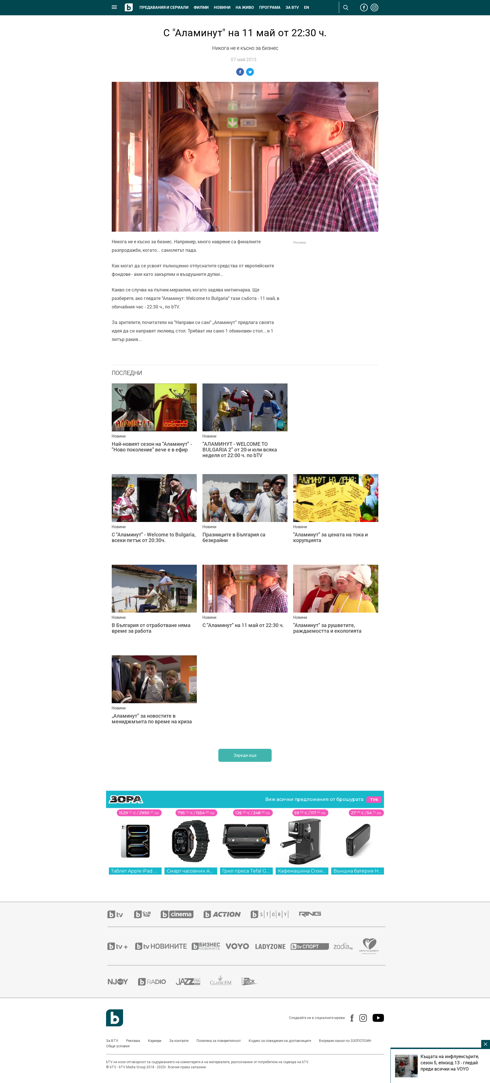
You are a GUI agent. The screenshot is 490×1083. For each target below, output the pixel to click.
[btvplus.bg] (120, 946)
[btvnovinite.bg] (162, 946)
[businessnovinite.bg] (209, 946)
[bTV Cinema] (182, 914)
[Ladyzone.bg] (273, 946)
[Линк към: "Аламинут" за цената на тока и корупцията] (335, 516)
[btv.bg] (120, 914)
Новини (222, 7)
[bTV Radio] (157, 982)
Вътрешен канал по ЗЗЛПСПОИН (345, 1041)
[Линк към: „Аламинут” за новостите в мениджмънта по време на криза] (154, 697)
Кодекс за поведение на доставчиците (280, 1041)
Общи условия (118, 1046)
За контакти (179, 1041)
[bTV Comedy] (147, 914)
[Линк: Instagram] (360, 1018)
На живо (245, 7)
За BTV (112, 1041)
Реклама (133, 1041)
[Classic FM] (225, 981)
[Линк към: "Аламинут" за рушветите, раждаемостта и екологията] (335, 607)
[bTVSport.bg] (312, 946)
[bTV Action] (227, 914)
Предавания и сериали (164, 7)
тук (374, 800)
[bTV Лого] (114, 1017)
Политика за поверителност (219, 1041)
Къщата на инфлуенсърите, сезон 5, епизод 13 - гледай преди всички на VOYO (450, 1062)
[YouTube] (375, 1018)
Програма (269, 7)
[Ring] (315, 914)
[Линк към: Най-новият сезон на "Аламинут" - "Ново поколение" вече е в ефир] (154, 425)
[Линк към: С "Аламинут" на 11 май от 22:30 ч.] (245, 607)
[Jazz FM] (193, 981)
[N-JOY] (122, 981)
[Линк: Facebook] (349, 1017)
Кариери (154, 1041)
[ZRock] (254, 982)
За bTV (292, 7)
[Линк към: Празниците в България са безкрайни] (245, 516)
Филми (201, 7)
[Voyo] (240, 946)
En (306, 7)
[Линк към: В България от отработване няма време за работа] (154, 607)
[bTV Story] (274, 914)
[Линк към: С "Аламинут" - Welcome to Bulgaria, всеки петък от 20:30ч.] (154, 516)
